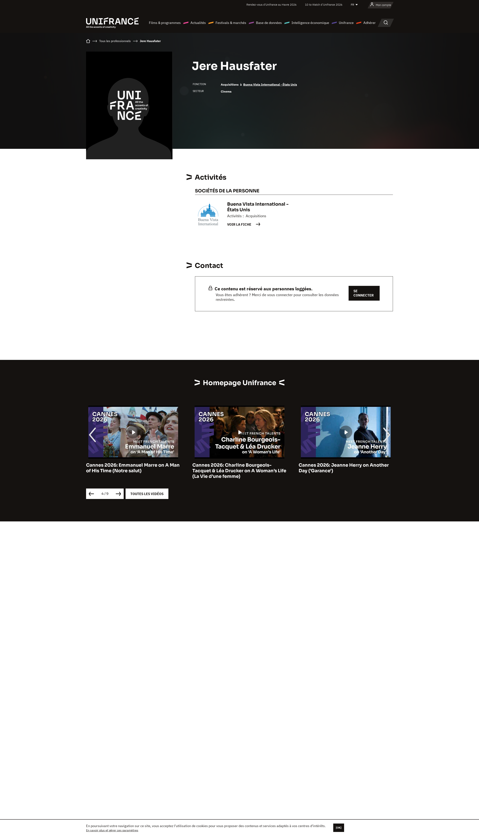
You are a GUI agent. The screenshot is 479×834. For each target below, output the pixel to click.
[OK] (338, 827)
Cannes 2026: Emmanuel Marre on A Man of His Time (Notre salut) (133, 468)
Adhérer (369, 23)
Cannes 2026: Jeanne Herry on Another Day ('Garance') (344, 468)
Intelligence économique (310, 23)
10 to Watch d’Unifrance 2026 (323, 4)
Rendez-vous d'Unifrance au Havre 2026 (271, 4)
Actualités (198, 23)
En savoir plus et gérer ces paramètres (112, 830)
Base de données (269, 23)
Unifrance (346, 23)
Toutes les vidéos (147, 494)
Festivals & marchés (231, 23)
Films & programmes (165, 23)
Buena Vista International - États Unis (270, 84)
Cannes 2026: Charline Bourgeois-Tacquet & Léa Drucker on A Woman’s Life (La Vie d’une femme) (239, 470)
